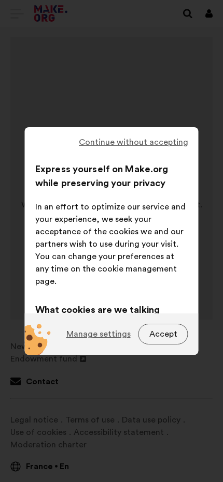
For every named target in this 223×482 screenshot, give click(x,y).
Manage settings (98, 334)
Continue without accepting (133, 142)
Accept (163, 334)
